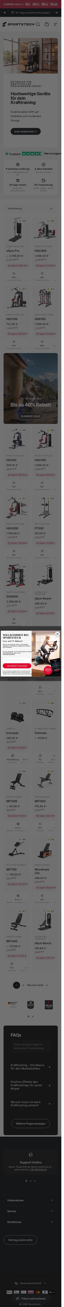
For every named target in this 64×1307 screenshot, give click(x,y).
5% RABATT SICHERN (17, 666)
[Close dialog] (57, 633)
